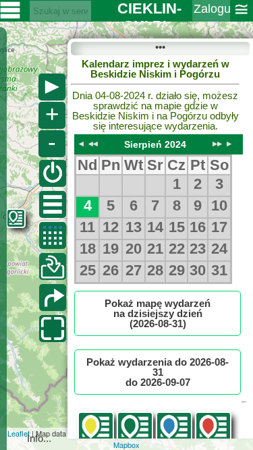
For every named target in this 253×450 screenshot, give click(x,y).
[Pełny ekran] (52, 328)
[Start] (52, 173)
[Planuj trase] (52, 297)
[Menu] (52, 204)
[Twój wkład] (52, 266)
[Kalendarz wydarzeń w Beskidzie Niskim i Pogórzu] (52, 235)
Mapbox (126, 444)
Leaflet (18, 433)
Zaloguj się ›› (212, 17)
